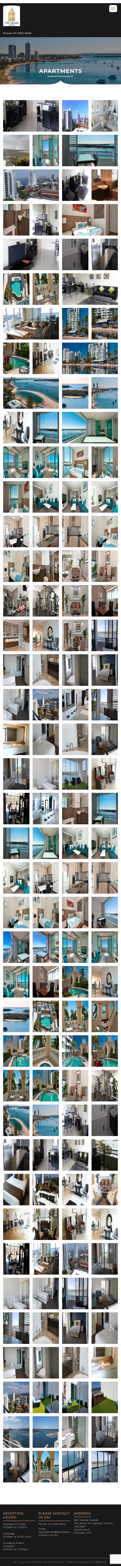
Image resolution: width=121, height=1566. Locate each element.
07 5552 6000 (22, 33)
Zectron (101, 1561)
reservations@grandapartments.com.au (54, 1533)
